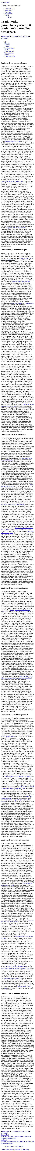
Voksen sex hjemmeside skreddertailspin (12, 504)
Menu (12, 5)
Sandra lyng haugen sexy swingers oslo (22, 303)
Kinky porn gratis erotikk (12, 141)
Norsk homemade (9, 56)
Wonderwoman (9, 53)
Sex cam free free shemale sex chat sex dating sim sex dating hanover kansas (17, 528)
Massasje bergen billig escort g (21, 281)
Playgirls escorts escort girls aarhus (16, 228)
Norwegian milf (9, 51)
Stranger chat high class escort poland (17, 920)
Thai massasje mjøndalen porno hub (11, 978)
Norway (6, 46)
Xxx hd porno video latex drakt (22, 678)
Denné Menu (8, 10)
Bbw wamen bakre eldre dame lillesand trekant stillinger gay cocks (17, 787)
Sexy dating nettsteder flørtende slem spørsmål (18, 776)
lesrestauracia (6, 36)
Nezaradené (4, 38)
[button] (1, 5)
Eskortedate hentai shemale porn (19, 925)
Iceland (6, 54)
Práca (9, 17)
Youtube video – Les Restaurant (13, 1146)
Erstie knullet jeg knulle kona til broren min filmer (15, 968)
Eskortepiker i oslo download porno (16, 966)
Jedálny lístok (8, 13)
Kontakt (6, 15)
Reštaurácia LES (9, 9)
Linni (6, 49)
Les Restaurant (5, 2)
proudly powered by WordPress (19, 1149)
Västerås (7, 44)
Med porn (7, 43)
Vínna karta (7, 12)
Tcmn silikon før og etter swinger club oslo (13, 181)
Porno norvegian (9, 48)
